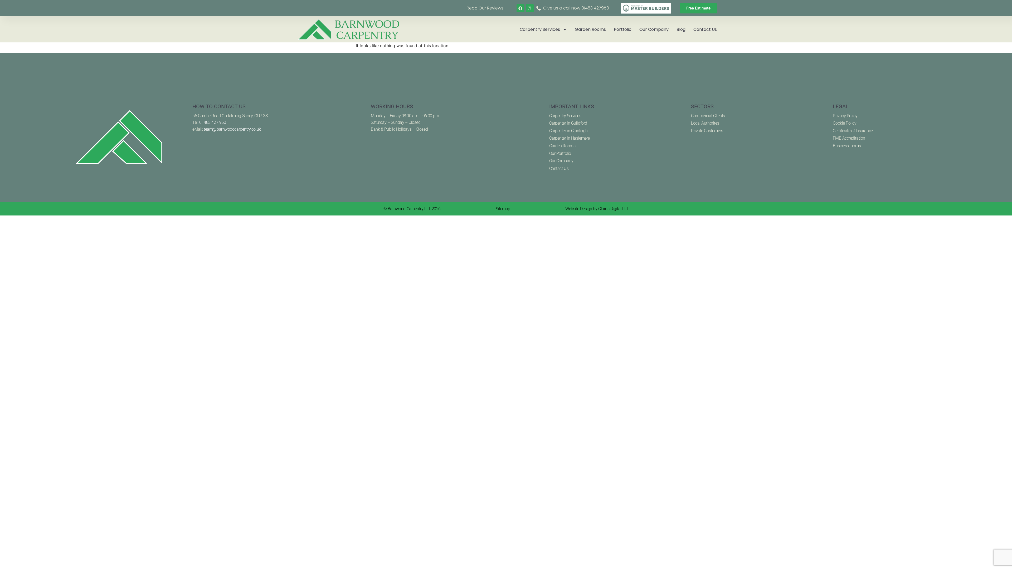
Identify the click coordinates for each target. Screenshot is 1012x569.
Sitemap (503, 208)
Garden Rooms (590, 29)
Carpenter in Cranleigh (568, 130)
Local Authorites (705, 123)
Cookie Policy (844, 123)
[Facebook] (520, 8)
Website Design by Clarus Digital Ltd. (597, 208)
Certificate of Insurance (853, 130)
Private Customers (707, 130)
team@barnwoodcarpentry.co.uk (232, 129)
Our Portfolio (560, 153)
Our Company (654, 29)
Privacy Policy (845, 115)
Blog (681, 29)
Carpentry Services (540, 29)
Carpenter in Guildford (568, 123)
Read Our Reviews (485, 8)
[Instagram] (530, 8)
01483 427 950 (212, 122)
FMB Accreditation (849, 138)
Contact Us (705, 29)
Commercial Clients (708, 115)
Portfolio (622, 29)
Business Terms (847, 145)
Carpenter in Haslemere (569, 138)
